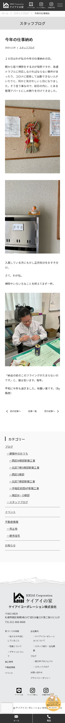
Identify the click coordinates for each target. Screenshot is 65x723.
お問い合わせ (36, 672)
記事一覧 (32, 411)
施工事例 (9, 661)
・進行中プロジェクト (43, 661)
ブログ (9, 447)
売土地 (13, 529)
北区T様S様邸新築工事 (25, 467)
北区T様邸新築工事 (23, 481)
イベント (10, 512)
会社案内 (34, 631)
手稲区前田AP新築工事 (25, 488)
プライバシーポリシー (40, 677)
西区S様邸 (18, 474)
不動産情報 (11, 522)
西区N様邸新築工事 (23, 460)
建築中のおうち (18, 453)
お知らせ (10, 545)
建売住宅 (14, 536)
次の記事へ (49, 411)
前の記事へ (15, 411)
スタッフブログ (26, 47)
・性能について (15, 646)
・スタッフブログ (41, 666)
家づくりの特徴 (12, 631)
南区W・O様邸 (21, 495)
